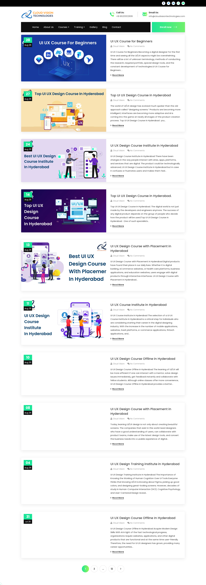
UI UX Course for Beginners (131, 41)
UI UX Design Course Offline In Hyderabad (142, 518)
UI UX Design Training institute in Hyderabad (145, 464)
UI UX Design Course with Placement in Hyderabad (140, 248)
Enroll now (166, 27)
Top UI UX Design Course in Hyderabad (140, 95)
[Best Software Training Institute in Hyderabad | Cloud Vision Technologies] (37, 14)
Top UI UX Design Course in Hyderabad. (141, 196)
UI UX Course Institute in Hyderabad (138, 305)
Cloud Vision (119, 46)
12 (112, 568)
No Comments (137, 46)
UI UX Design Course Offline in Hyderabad (142, 359)
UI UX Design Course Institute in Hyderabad (144, 145)
